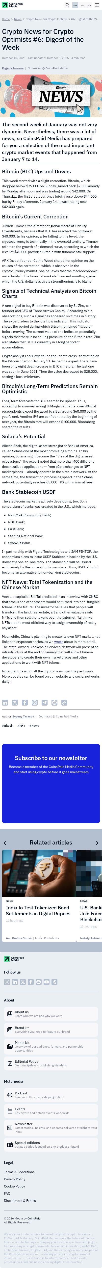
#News (34, 725)
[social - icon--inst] (7, 982)
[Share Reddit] (54, 703)
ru (82, 5)
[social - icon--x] (23, 982)
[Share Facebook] (25, 703)
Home (6, 19)
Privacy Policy (14, 1179)
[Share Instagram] (35, 703)
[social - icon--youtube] (47, 982)
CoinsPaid (34, 1218)
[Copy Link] (64, 703)
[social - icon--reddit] (39, 982)
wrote (58, 641)
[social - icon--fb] (31, 982)
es (89, 5)
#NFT (21, 725)
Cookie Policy (14, 1186)
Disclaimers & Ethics (20, 1200)
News (18, 19)
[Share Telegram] (45, 703)
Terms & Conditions (19, 1172)
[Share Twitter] (15, 703)
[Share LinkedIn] (5, 703)
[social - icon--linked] (15, 982)
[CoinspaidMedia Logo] (12, 5)
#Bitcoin (8, 725)
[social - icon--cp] (54, 982)
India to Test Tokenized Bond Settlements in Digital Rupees (38, 911)
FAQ (7, 1193)
